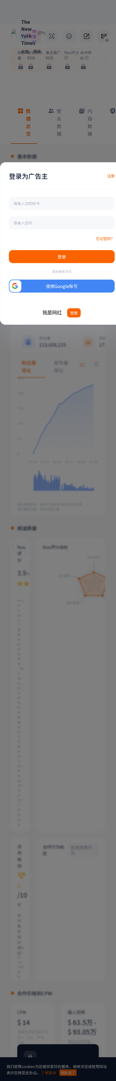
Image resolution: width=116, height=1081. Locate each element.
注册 (111, 175)
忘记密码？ (105, 238)
